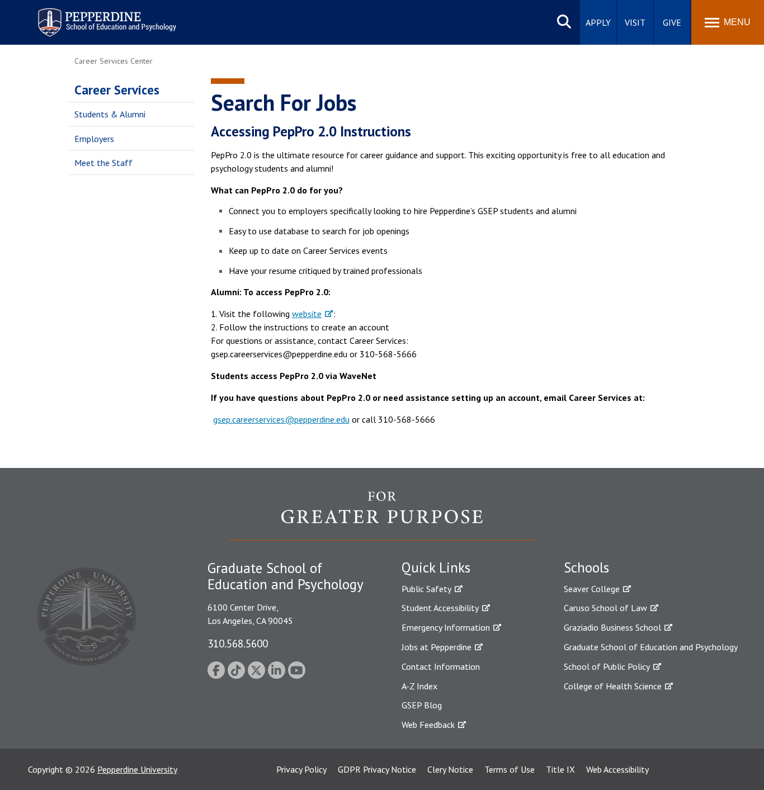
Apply (598, 22)
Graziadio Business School (612, 627)
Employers (94, 138)
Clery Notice (450, 769)
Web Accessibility (617, 769)
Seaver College (592, 588)
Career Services (116, 90)
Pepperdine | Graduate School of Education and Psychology (98, 15)
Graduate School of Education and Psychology (651, 646)
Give (672, 22)
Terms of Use (509, 769)
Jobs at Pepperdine (436, 646)
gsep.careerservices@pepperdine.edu (281, 419)
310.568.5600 (237, 643)
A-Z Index (419, 686)
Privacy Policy (301, 769)
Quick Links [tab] (436, 567)
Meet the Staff (103, 162)
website (307, 313)
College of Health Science (613, 686)
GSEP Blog (422, 705)
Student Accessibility (440, 607)
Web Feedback (428, 724)
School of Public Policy (607, 666)
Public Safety (426, 588)
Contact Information (441, 666)
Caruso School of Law (605, 607)
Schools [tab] (586, 567)
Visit (635, 22)
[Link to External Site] (382, 515)
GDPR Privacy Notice (377, 769)
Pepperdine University (137, 769)
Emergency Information (446, 627)
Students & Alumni (109, 114)
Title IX (560, 769)
